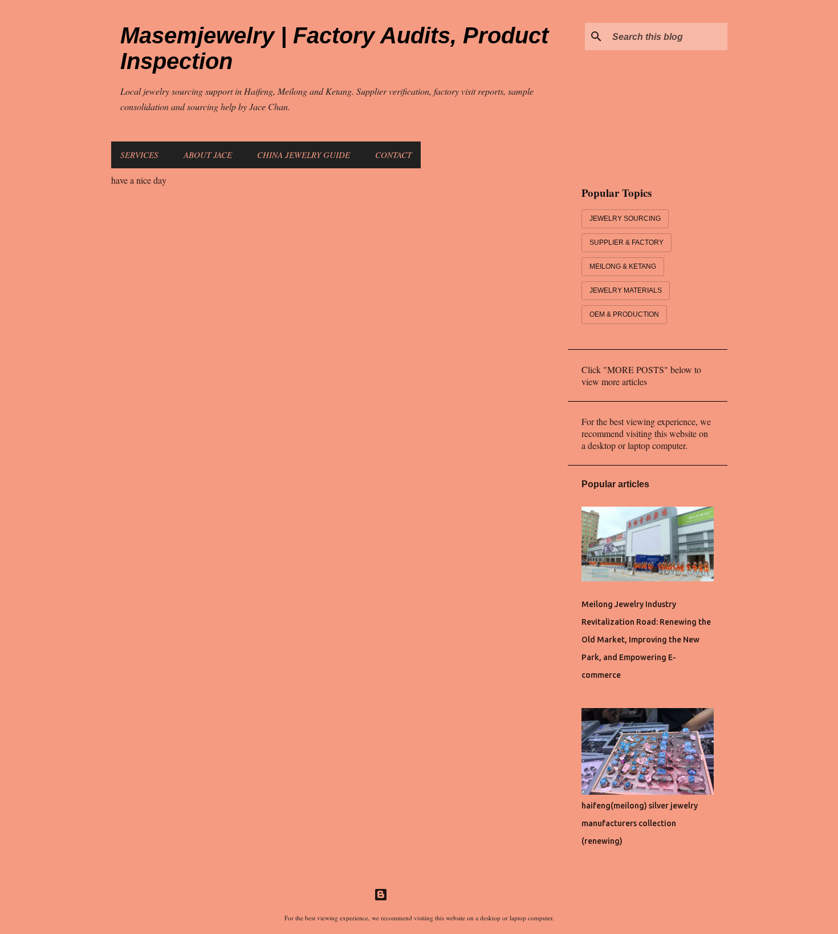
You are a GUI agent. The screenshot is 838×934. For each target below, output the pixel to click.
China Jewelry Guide (303, 154)
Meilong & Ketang (622, 266)
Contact (393, 154)
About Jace (208, 154)
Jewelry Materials (625, 290)
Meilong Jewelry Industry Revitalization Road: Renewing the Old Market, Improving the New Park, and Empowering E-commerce (646, 640)
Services (139, 154)
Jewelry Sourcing (625, 219)
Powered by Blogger (426, 894)
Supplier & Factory (626, 242)
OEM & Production (624, 314)
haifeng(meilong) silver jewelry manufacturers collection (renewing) (639, 823)
